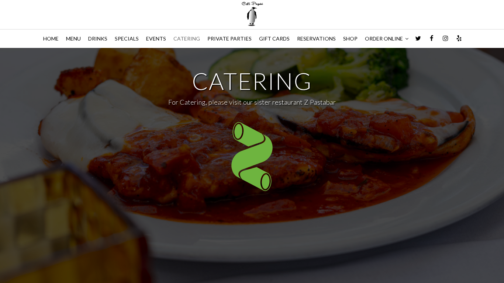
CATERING (186, 38)
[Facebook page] (432, 38)
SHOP (350, 38)
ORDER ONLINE (384, 38)
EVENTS (156, 38)
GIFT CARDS (274, 38)
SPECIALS (127, 38)
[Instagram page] (445, 38)
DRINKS (97, 38)
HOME (51, 38)
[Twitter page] (418, 38)
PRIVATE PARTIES (229, 38)
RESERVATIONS (316, 38)
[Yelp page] (459, 38)
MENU (73, 38)
